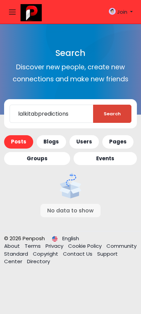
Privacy (55, 245)
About (12, 245)
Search (112, 114)
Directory (38, 261)
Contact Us (78, 253)
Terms (33, 245)
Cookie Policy (85, 245)
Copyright (46, 253)
